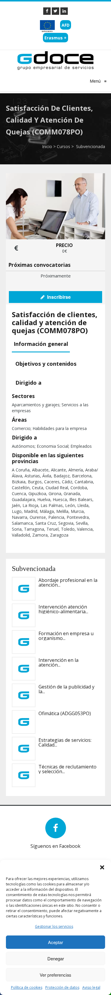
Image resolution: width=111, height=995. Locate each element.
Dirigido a (28, 382)
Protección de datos (62, 987)
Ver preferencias (55, 975)
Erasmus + (55, 38)
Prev (21, 853)
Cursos (63, 146)
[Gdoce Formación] (55, 60)
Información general (41, 343)
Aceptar (55, 942)
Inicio (47, 146)
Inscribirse (58, 296)
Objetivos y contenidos (45, 363)
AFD (66, 25)
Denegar (55, 958)
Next (29, 853)
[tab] (42, 344)
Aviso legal (91, 987)
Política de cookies (26, 987)
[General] (47, 11)
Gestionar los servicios (54, 926)
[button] (102, 867)
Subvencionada (90, 146)
